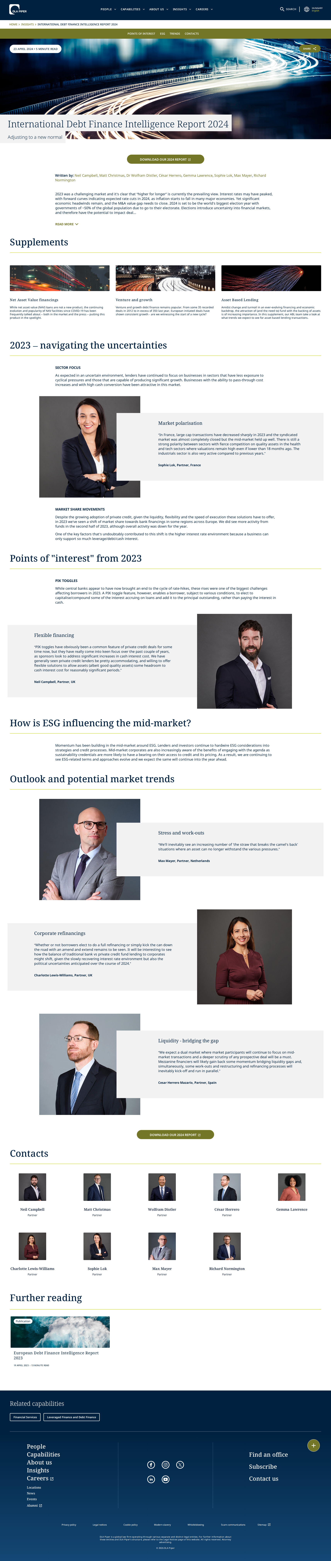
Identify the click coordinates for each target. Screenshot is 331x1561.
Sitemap (262, 1524)
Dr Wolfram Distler (141, 175)
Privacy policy (69, 1524)
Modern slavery (162, 1524)
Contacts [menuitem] (192, 33)
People (106, 9)
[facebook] (151, 1465)
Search (291, 9)
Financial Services (25, 1417)
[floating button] (313, 1445)
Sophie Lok (223, 175)
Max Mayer (243, 175)
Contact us (263, 1478)
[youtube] (165, 1479)
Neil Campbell (86, 175)
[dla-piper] (19, 9)
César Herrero (170, 175)
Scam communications (233, 1524)
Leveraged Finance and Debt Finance (71, 1417)
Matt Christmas (112, 175)
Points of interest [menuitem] (141, 33)
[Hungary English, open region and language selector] (307, 9)
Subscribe (263, 1466)
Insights (180, 9)
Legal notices (100, 1524)
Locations (34, 1487)
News (31, 1493)
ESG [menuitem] (162, 33)
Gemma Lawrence (198, 175)
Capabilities (130, 9)
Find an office (268, 1454)
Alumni (32, 1505)
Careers (202, 9)
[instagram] (165, 1465)
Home (13, 24)
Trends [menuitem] (175, 33)
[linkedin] (151, 1479)
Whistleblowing (196, 1524)
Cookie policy (130, 1524)
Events (32, 1499)
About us (156, 9)
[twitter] (180, 1465)
